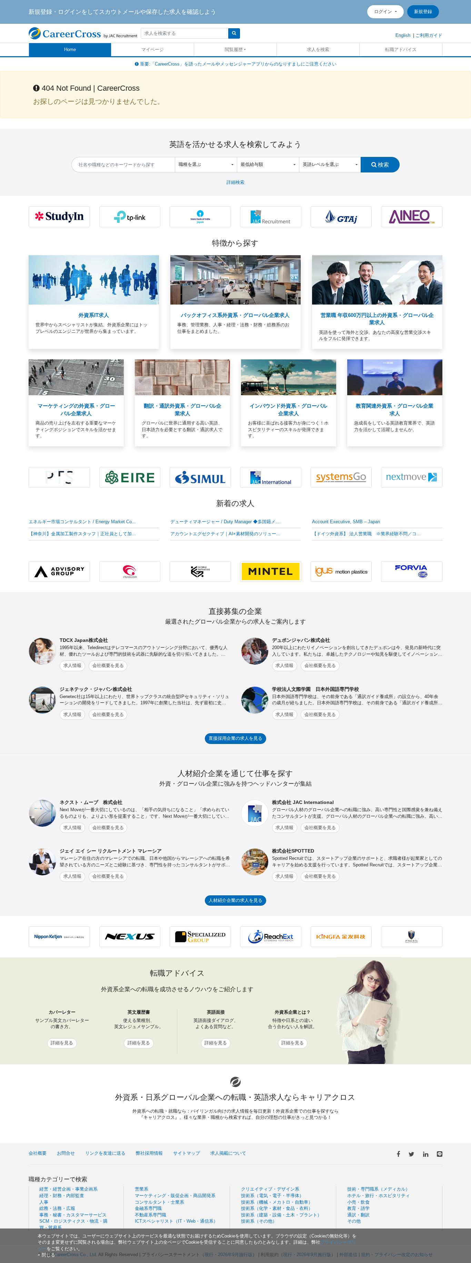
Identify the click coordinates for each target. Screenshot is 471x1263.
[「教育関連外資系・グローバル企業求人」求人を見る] (394, 377)
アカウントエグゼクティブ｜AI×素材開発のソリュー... (225, 533)
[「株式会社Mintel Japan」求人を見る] (271, 571)
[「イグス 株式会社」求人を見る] (341, 571)
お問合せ (66, 1153)
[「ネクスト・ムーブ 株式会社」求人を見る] (412, 476)
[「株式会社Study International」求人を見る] (59, 216)
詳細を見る (62, 1042)
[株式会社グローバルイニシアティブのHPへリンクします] (200, 571)
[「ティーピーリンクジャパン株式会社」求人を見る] (130, 216)
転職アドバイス (401, 49)
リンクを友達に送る (105, 1153)
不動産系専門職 (150, 1214)
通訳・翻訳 (358, 1214)
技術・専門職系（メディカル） (378, 1189)
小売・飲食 (358, 1202)
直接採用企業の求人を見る (235, 738)
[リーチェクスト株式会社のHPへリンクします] (271, 936)
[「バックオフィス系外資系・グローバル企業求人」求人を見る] (235, 279)
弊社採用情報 (149, 1153)
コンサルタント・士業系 (159, 1202)
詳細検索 (235, 182)
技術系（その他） (259, 1221)
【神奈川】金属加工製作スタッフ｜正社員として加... (82, 533)
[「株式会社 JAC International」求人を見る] (271, 476)
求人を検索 (318, 49)
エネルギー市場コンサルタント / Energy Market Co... (82, 521)
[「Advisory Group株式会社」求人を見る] (59, 571)
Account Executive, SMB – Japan (346, 521)
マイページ (152, 49)
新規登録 (423, 11)
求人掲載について (228, 1153)
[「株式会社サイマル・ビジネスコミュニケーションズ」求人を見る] (200, 476)
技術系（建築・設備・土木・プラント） (281, 1214)
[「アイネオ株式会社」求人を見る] (412, 216)
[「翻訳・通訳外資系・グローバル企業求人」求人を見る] (182, 377)
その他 (354, 1221)
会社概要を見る (108, 665)
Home (70, 49)
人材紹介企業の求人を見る (235, 900)
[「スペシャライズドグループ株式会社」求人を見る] (200, 936)
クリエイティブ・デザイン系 (270, 1189)
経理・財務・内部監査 (61, 1195)
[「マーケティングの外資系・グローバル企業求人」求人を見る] (76, 377)
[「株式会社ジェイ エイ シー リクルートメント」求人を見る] (271, 216)
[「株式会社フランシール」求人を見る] (130, 571)
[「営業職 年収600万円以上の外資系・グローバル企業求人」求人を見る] (377, 279)
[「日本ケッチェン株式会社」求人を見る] (59, 936)
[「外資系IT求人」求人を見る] (94, 279)
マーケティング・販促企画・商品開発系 (175, 1195)
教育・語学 (358, 1208)
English (402, 35)
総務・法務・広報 (57, 1208)
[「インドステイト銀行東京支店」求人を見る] (200, 216)
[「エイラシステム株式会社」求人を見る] (130, 476)
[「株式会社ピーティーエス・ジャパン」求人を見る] (59, 476)
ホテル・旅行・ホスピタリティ (378, 1195)
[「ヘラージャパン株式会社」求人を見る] (412, 571)
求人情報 (72, 665)
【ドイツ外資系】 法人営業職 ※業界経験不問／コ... (366, 533)
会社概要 (38, 1153)
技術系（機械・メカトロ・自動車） (277, 1202)
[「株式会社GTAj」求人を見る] (341, 216)
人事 (43, 1202)
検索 (383, 164)
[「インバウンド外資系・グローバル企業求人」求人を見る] (288, 377)
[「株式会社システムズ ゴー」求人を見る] (341, 476)
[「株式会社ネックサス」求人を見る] (130, 936)
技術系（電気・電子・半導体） (272, 1195)
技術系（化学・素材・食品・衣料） (277, 1208)
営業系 (141, 1189)
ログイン (383, 11)
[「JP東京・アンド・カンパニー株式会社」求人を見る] (412, 936)
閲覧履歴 (234, 49)
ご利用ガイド (428, 35)
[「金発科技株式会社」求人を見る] (341, 936)
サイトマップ (186, 1153)
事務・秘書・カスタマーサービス (73, 1214)
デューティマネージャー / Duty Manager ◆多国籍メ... (225, 521)
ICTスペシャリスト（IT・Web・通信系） (176, 1221)
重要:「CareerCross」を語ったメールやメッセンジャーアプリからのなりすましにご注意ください (238, 64)
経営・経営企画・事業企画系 (68, 1189)
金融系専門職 (148, 1208)
